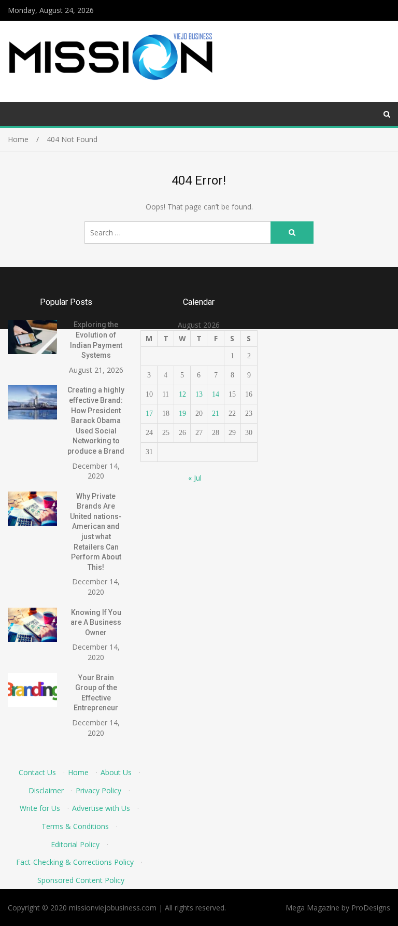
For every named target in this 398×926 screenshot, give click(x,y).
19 (182, 413)
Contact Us (37, 772)
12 (182, 394)
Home (78, 772)
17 (149, 413)
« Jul (195, 478)
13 (199, 394)
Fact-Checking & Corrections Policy (75, 862)
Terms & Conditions (75, 826)
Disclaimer (46, 790)
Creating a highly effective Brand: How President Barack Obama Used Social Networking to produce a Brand (95, 420)
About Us (116, 772)
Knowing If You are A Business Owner (95, 622)
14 (215, 394)
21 (215, 413)
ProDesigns (370, 908)
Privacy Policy (98, 790)
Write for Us (40, 808)
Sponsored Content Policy (80, 880)
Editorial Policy (75, 844)
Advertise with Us (101, 808)
